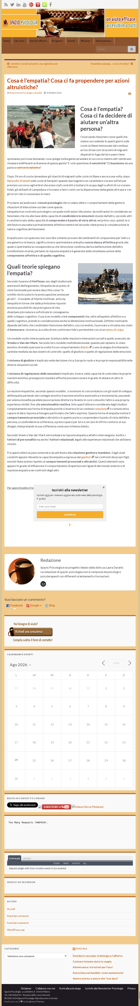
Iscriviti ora (69, 514)
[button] (70, 490)
